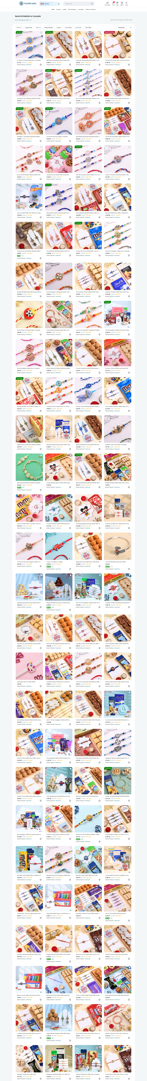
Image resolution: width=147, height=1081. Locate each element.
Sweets (59, 27)
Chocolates (68, 27)
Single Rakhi (28, 27)
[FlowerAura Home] (27, 3)
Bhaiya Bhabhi (49, 27)
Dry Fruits (78, 27)
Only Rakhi (88, 27)
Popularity (121, 27)
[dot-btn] (40, 95)
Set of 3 (38, 27)
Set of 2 (19, 27)
